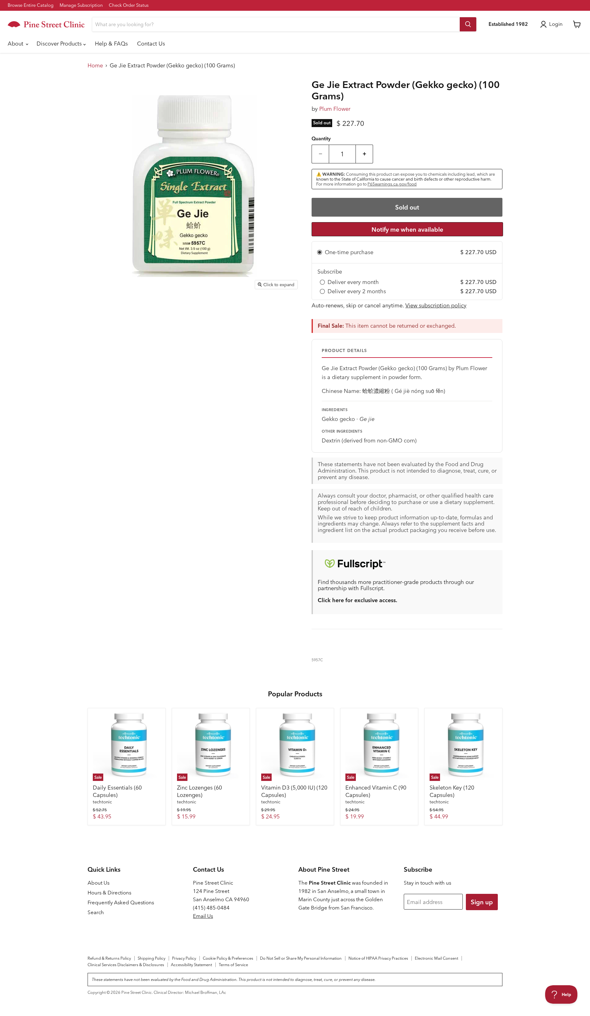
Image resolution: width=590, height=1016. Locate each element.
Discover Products (60, 43)
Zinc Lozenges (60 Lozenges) (199, 791)
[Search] (468, 24)
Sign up (482, 902)
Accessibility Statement (191, 964)
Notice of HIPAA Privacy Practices (378, 958)
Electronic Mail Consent (436, 958)
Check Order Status (128, 5)
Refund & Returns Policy (109, 958)
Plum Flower (334, 108)
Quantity (321, 139)
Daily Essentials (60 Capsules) (117, 791)
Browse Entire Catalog (30, 5)
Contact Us (151, 43)
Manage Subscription (81, 5)
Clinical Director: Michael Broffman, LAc (190, 992)
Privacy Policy (184, 958)
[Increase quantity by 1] (364, 154)
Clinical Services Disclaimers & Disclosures (126, 964)
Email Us (203, 916)
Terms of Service (233, 964)
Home (95, 65)
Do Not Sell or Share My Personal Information (301, 958)
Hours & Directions (109, 893)
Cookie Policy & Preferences (228, 958)
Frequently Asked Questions (121, 902)
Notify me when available (407, 229)
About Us (98, 883)
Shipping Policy (151, 958)
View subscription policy (435, 305)
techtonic (102, 802)
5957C (317, 660)
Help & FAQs (111, 43)
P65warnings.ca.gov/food (392, 184)
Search (96, 912)
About (16, 43)
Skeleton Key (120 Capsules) (452, 791)
